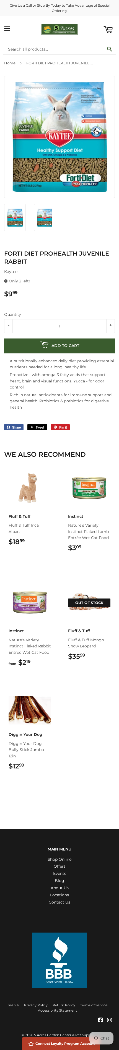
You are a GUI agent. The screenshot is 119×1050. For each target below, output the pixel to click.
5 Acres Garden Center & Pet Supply (63, 1035)
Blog (59, 880)
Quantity (12, 314)
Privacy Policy (36, 1005)
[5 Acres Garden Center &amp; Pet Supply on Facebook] (100, 1020)
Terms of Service (93, 1005)
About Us (60, 887)
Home (9, 63)
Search (13, 1005)
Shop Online (59, 859)
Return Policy (64, 1005)
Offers (60, 866)
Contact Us (59, 902)
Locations (59, 895)
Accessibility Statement (57, 1010)
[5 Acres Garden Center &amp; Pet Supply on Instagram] (109, 1020)
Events (59, 873)
